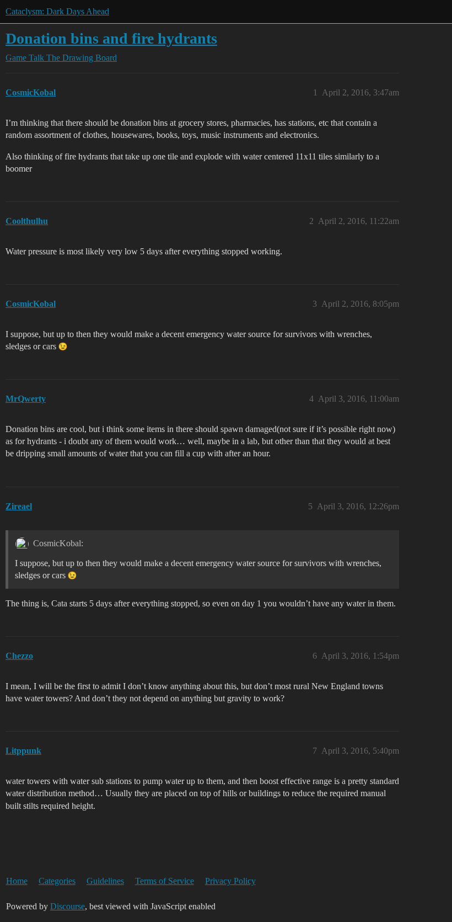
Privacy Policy (230, 881)
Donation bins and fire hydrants (111, 38)
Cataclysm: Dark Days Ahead (57, 11)
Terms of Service (164, 881)
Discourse (67, 906)
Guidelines (105, 881)
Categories (57, 881)
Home (17, 881)
